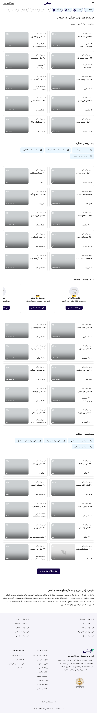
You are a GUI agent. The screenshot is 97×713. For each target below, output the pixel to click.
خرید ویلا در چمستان (86, 619)
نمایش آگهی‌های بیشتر (48, 571)
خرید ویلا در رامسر (22, 636)
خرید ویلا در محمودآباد (86, 631)
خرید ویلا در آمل (88, 636)
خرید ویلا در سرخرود (22, 627)
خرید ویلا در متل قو (22, 623)
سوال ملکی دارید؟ (41, 659)
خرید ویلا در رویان (22, 619)
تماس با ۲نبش (42, 688)
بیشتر (15, 10)
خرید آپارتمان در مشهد (16, 664)
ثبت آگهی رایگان (8, 3)
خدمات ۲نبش (42, 676)
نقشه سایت (43, 672)
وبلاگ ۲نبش (43, 668)
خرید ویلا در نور (88, 623)
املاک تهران (20, 659)
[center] (93, 3)
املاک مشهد (20, 668)
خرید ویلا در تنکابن (22, 631)
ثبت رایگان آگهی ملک (40, 655)
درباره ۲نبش (43, 680)
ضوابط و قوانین (42, 684)
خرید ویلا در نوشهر (87, 627)
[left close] (75, 10)
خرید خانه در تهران (17, 655)
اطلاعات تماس (73, 308)
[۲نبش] (48, 4)
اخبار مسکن (43, 664)
